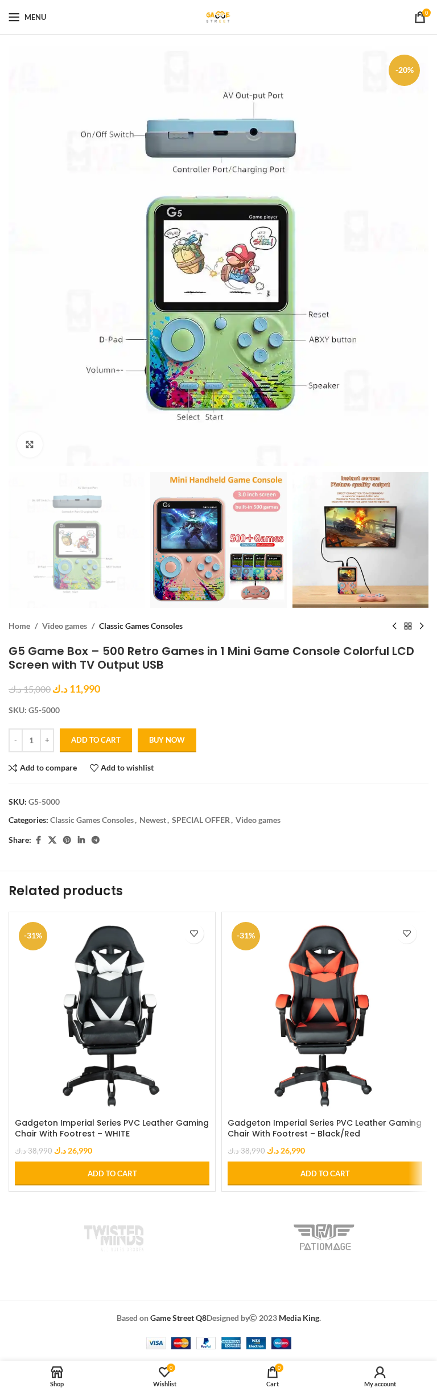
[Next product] (421, 626)
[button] (112, 1173)
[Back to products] (408, 626)
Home (19, 626)
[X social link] (52, 840)
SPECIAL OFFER (201, 820)
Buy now (167, 739)
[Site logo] (218, 16)
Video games (64, 626)
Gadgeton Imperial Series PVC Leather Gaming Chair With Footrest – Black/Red (325, 1128)
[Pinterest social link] (67, 840)
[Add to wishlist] (194, 934)
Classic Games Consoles (141, 626)
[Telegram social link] (95, 840)
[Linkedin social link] (81, 840)
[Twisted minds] (113, 1237)
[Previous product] (394, 626)
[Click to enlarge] (30, 445)
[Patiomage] (323, 1237)
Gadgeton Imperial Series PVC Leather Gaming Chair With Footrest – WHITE (112, 1128)
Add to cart (96, 739)
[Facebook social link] (38, 840)
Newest (152, 820)
